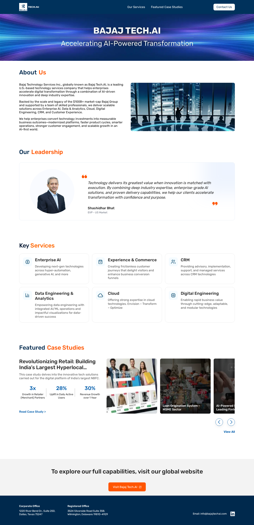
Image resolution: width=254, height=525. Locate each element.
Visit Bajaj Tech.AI (125, 487)
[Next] (231, 422)
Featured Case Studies (167, 7)
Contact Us (224, 7)
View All (229, 432)
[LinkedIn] (232, 514)
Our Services (136, 7)
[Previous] (219, 422)
